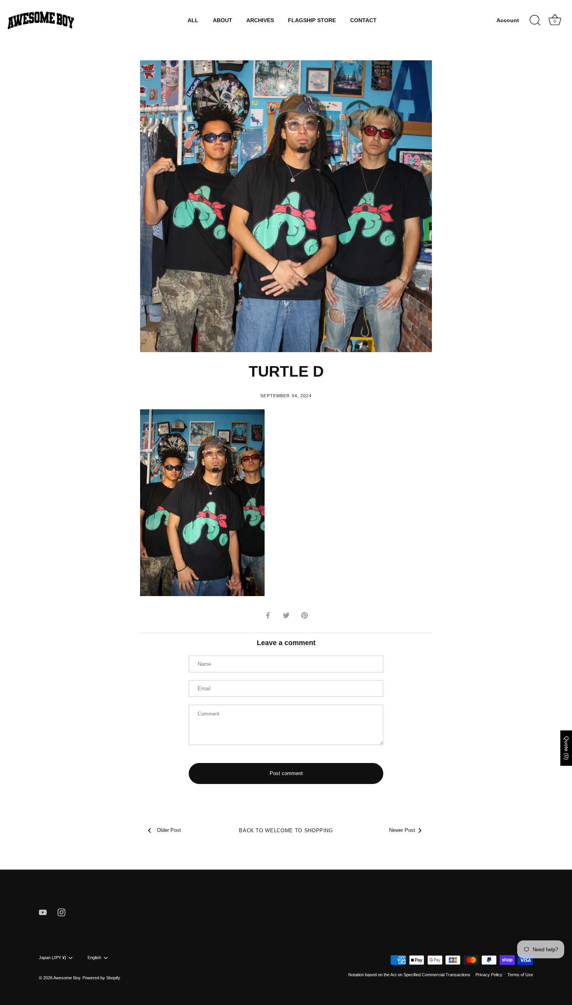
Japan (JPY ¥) (52, 957)
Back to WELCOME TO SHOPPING (286, 830)
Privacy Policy (488, 974)
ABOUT (222, 20)
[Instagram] (61, 912)
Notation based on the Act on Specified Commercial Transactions (409, 974)
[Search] (535, 20)
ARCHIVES (260, 20)
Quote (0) (566, 748)
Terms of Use (520, 974)
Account (508, 20)
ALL (193, 20)
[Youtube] (43, 912)
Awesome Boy (66, 977)
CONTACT (363, 20)
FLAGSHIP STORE (312, 20)
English (94, 957)
